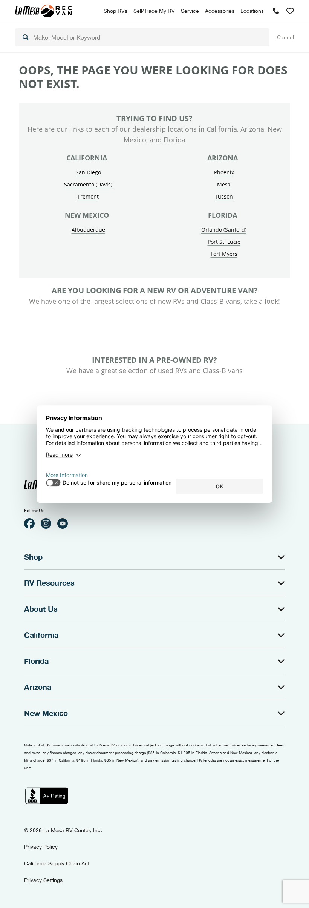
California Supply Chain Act (56, 863)
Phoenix (224, 172)
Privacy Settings (43, 880)
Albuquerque (88, 229)
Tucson (224, 196)
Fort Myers (224, 253)
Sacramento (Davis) (88, 184)
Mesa (224, 184)
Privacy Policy (41, 847)
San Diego (88, 172)
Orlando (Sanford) (223, 229)
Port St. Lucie (224, 241)
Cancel (285, 37)
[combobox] (142, 37)
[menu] (142, 37)
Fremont (88, 196)
